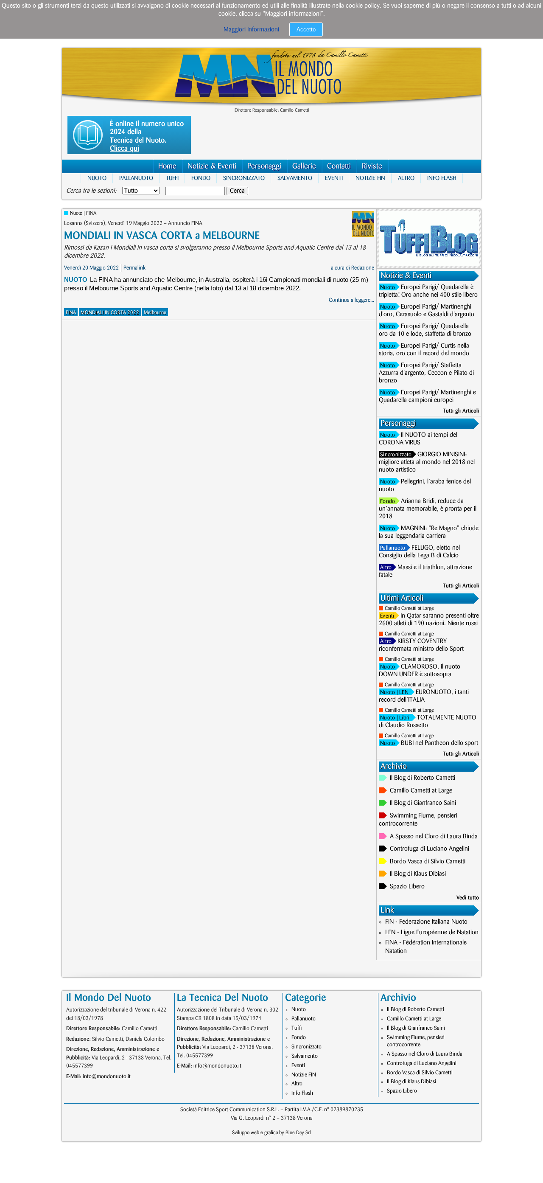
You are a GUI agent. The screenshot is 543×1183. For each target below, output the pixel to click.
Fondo (200, 178)
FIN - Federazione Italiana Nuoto (426, 922)
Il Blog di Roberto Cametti (422, 778)
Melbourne (155, 312)
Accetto (306, 29)
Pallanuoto (136, 178)
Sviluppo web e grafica (255, 1132)
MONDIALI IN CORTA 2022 (110, 312)
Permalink (134, 267)
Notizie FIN (370, 178)
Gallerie (304, 166)
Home (167, 166)
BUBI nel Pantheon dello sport (439, 743)
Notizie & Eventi (212, 166)
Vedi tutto (467, 897)
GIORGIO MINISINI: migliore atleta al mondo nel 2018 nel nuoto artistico (427, 462)
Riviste (372, 166)
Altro (406, 178)
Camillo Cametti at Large (409, 608)
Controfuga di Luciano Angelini (429, 849)
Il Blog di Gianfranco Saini (423, 803)
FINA (71, 312)
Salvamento (294, 178)
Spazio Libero (407, 887)
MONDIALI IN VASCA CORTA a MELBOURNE (162, 236)
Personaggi (264, 166)
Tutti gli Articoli (461, 410)
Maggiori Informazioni (251, 30)
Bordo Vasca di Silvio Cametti (427, 862)
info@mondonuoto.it (107, 1076)
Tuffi (172, 178)
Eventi (334, 178)
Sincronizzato (244, 178)
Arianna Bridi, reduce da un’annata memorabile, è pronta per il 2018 (427, 509)
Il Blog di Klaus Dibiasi (418, 874)
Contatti (339, 166)
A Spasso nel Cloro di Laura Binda (434, 837)
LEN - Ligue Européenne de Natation (432, 933)
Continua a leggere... (351, 300)
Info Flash (441, 178)
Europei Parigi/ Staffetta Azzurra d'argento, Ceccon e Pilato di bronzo (426, 373)
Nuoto (96, 178)
